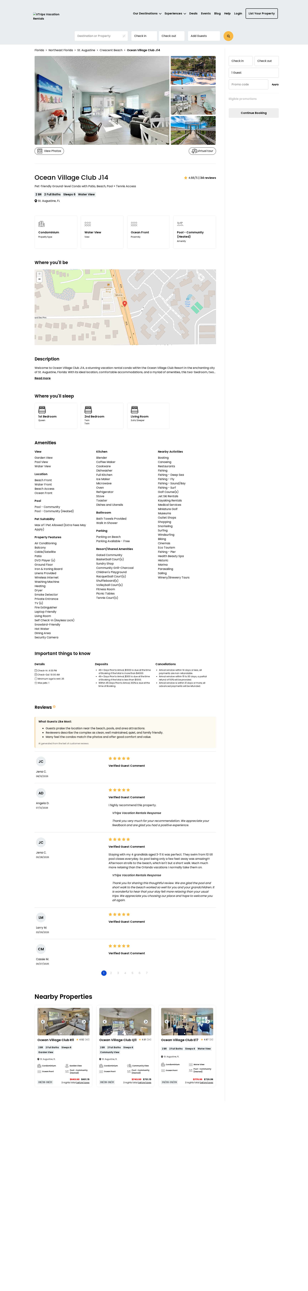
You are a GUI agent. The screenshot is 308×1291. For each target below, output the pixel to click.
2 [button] (111, 973)
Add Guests (199, 36)
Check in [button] (140, 36)
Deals (193, 13)
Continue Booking (254, 113)
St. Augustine (86, 50)
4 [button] (125, 973)
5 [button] (132, 973)
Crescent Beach (111, 50)
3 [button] (118, 973)
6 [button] (139, 973)
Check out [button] (169, 36)
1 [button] (103, 973)
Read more (43, 378)
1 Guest (237, 73)
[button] (228, 36)
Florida (39, 50)
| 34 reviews (207, 178)
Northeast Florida (60, 50)
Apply (275, 84)
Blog (217, 13)
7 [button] (147, 973)
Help (227, 13)
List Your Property (262, 13)
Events (206, 13)
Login (238, 13)
